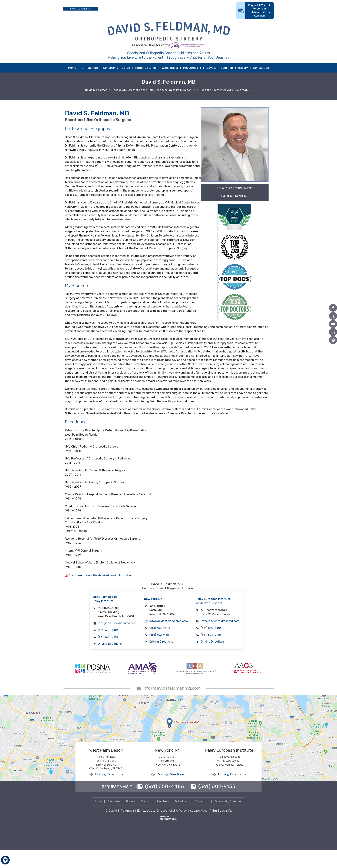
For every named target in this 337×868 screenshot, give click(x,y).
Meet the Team (209, 90)
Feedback (163, 801)
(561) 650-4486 (108, 630)
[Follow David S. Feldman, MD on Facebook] (333, 308)
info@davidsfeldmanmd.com (117, 623)
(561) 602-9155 (108, 637)
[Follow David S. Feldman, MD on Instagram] (333, 340)
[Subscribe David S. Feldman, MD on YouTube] (333, 324)
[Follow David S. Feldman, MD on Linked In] (333, 332)
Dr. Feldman (90, 67)
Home (72, 67)
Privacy (130, 801)
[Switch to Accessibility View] (5, 860)
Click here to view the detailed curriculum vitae (100, 575)
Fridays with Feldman (218, 67)
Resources (190, 67)
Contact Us (261, 67)
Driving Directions (110, 643)
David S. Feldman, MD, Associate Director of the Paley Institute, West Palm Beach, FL (140, 90)
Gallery (243, 67)
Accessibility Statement (228, 801)
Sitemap (146, 801)
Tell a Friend (182, 801)
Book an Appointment (234, 188)
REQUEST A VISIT (117, 786)
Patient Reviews (234, 196)
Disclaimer (113, 801)
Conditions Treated (116, 67)
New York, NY (153, 599)
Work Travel (170, 67)
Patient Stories (146, 67)
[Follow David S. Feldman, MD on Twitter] (333, 316)
